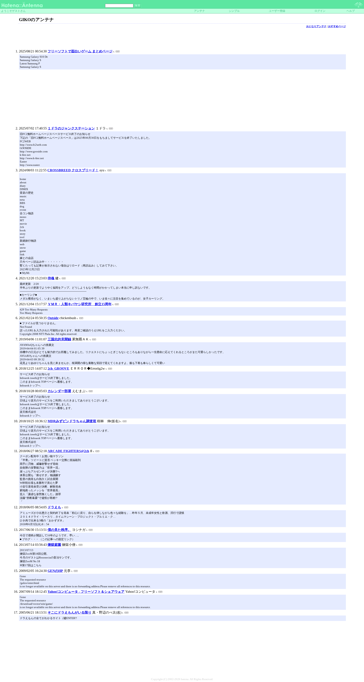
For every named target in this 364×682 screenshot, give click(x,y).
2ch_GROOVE (58, 368)
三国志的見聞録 (59, 339)
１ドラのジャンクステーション (71, 128)
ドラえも (54, 507)
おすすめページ (337, 26)
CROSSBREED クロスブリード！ (73, 170)
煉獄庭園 (54, 544)
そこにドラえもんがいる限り (69, 612)
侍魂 (51, 278)
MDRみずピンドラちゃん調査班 (72, 421)
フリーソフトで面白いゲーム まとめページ (80, 51)
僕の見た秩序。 (59, 529)
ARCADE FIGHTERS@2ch (68, 451)
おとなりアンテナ (316, 26)
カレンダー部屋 (59, 391)
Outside (53, 318)
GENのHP (55, 571)
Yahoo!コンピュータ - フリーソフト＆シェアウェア (86, 591)
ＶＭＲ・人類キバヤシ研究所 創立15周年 (80, 304)
